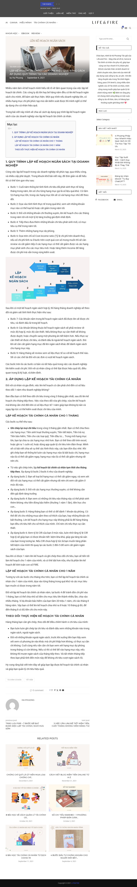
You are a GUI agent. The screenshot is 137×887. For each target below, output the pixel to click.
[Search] (130, 28)
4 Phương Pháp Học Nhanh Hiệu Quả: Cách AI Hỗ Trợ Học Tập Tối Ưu (123, 141)
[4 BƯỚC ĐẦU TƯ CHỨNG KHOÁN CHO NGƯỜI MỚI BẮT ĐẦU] (69, 838)
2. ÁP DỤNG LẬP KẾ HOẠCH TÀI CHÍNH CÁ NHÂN (35, 137)
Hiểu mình (26, 22)
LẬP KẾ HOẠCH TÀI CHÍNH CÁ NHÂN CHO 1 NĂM (37, 145)
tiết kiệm (29, 680)
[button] (57, 4)
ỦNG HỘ (82, 13)
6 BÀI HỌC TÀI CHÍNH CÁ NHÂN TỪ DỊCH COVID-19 (57, 8)
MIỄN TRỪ (71, 13)
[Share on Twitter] (57, 690)
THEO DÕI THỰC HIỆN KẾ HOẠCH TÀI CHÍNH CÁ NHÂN (40, 149)
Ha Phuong (17, 78)
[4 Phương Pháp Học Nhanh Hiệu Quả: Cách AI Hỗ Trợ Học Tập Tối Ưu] (104, 140)
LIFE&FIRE (75, 883)
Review (35, 33)
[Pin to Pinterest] (60, 690)
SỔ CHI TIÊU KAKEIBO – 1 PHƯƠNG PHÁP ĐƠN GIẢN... (69, 816)
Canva (13, 22)
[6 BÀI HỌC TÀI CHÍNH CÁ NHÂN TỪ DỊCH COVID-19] (26, 838)
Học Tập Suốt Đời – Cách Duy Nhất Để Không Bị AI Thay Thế (122, 161)
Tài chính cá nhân (45, 22)
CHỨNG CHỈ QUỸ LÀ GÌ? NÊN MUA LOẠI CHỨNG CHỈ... (26, 776)
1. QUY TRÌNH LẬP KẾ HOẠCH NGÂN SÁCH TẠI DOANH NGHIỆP (42, 132)
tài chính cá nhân (14, 680)
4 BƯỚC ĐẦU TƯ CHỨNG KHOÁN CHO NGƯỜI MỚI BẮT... (69, 856)
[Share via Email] (63, 690)
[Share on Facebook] (54, 690)
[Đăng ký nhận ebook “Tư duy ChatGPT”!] (104, 180)
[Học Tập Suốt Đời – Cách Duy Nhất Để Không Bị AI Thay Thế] (104, 161)
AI (7, 22)
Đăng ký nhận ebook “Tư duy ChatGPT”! (122, 179)
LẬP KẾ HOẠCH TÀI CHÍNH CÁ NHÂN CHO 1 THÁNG (38, 141)
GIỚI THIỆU (48, 13)
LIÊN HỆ (60, 13)
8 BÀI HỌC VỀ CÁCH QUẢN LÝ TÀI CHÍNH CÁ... (26, 816)
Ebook (25, 33)
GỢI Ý (91, 13)
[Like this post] (52, 690)
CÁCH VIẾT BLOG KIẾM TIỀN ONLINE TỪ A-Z (69, 776)
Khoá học (12, 33)
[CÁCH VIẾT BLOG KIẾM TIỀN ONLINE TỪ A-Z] (69, 757)
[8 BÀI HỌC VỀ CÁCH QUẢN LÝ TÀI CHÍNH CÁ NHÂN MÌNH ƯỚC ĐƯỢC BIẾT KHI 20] (26, 797)
